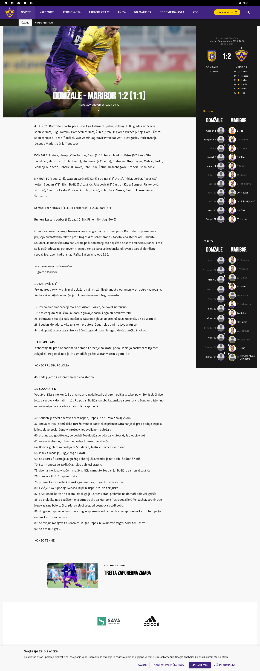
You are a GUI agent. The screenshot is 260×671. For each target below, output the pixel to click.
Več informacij (224, 665)
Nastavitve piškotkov (169, 665)
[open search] (250, 12)
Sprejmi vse (200, 665)
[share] (99, 110)
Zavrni (142, 665)
